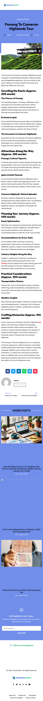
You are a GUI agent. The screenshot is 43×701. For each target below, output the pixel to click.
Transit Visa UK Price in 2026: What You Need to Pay (21, 591)
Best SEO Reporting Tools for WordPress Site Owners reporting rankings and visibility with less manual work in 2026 (21, 468)
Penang (4, 263)
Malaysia (18, 17)
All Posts (20, 385)
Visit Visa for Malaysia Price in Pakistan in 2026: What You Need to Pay (21, 530)
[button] (8, 371)
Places (25, 17)
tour (39, 322)
